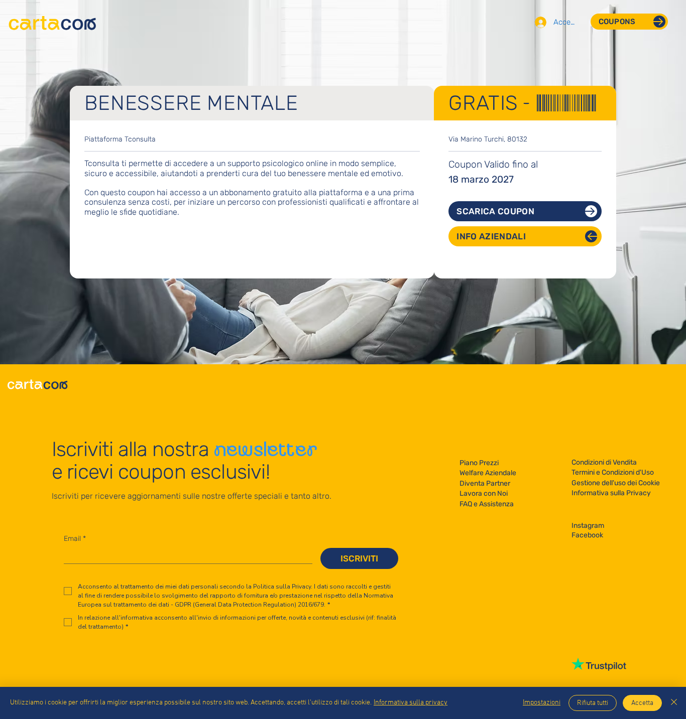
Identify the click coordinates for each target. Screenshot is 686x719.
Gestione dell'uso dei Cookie (615, 483)
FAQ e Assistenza (487, 504)
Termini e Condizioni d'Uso (612, 472)
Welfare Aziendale (488, 473)
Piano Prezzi (479, 463)
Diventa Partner (485, 483)
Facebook (587, 535)
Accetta (642, 703)
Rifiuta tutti (592, 703)
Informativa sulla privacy (410, 702)
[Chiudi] (674, 703)
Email (75, 538)
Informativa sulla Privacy (611, 493)
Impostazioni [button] (541, 702)
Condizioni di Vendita (604, 462)
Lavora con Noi (484, 493)
